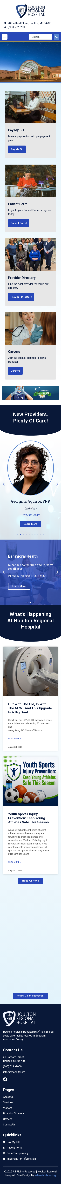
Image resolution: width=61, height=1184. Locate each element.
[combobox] (41, 37)
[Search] (56, 37)
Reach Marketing (45, 1175)
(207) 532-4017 (31, 515)
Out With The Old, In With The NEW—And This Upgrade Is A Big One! (30, 708)
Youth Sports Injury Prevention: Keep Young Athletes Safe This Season (28, 818)
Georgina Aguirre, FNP (30, 501)
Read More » (14, 738)
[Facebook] (5, 1079)
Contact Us (13, 1050)
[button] (4, 37)
